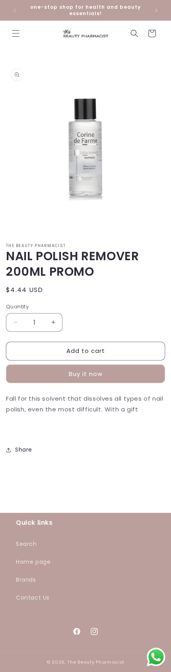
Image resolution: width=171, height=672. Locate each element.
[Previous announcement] (14, 10)
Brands (26, 580)
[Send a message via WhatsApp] (156, 657)
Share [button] (23, 450)
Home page (33, 562)
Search (26, 544)
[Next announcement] (156, 10)
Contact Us (33, 598)
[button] (16, 33)
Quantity (17, 306)
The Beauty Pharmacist (95, 662)
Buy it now (86, 374)
